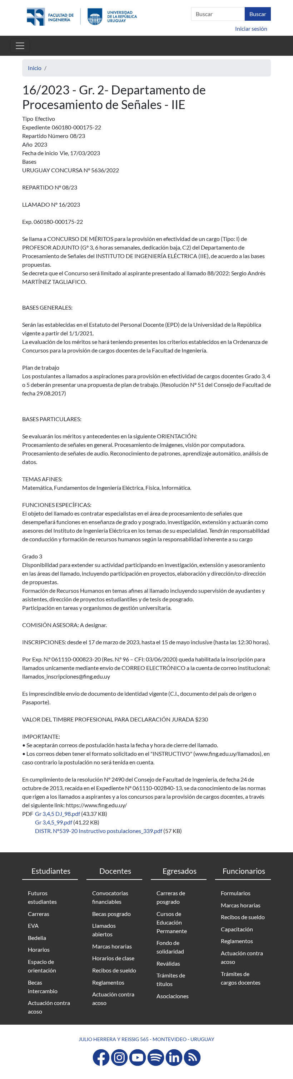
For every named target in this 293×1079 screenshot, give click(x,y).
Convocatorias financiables (110, 897)
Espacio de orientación (42, 966)
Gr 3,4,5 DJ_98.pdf (57, 813)
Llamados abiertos (104, 929)
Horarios (39, 949)
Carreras (38, 913)
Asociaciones (173, 995)
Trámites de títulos (171, 979)
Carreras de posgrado (171, 897)
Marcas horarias (112, 946)
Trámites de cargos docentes (240, 978)
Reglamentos (108, 982)
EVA (33, 925)
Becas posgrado (111, 913)
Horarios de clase (113, 958)
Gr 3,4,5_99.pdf (53, 822)
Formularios (235, 893)
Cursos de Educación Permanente (172, 922)
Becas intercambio (43, 986)
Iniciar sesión (251, 28)
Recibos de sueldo (114, 970)
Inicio (34, 67)
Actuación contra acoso (49, 1007)
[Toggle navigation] (20, 46)
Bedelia (37, 937)
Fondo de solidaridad (170, 947)
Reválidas (168, 963)
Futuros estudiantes (42, 897)
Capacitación (237, 929)
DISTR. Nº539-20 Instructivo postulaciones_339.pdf (98, 830)
